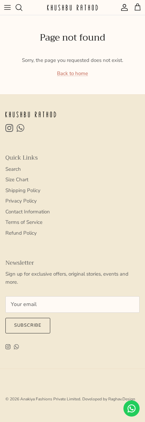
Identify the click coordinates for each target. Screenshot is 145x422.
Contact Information (27, 211)
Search (13, 169)
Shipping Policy (22, 190)
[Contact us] (131, 408)
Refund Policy (21, 233)
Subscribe (27, 325)
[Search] (22, 7)
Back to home (72, 73)
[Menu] (7, 7)
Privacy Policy (21, 200)
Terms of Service (23, 222)
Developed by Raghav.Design (108, 399)
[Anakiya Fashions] (72, 7)
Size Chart (16, 179)
